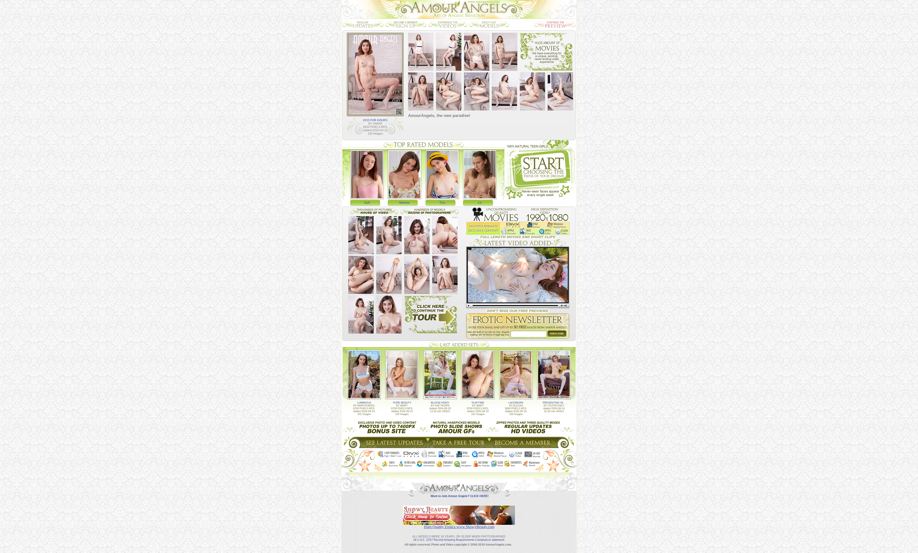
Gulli (367, 202)
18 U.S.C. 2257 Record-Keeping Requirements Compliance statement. (459, 540)
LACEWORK (515, 402)
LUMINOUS (364, 402)
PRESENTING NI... (554, 402)
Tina (442, 202)
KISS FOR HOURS (375, 120)
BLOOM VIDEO (440, 402)
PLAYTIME (478, 402)
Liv (480, 202)
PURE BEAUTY (402, 402)
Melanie (404, 202)
